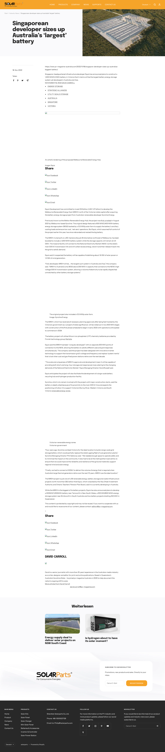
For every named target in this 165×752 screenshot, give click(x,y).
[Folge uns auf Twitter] (89, 726)
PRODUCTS (63, 4)
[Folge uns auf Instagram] (95, 726)
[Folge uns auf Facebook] (83, 726)
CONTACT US (110, 4)
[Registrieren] (157, 726)
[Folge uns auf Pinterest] (102, 726)
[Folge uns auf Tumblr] (83, 732)
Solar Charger (26, 721)
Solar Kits (24, 714)
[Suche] (155, 5)
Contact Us (8, 728)
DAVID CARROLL (68, 83)
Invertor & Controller (29, 732)
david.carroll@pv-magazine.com (82, 587)
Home (6, 714)
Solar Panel (25, 717)
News (6, 725)
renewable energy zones (61, 391)
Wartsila (68, 339)
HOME (52, 4)
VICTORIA (52, 106)
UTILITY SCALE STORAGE (58, 94)
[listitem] (13, 80)
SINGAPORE (53, 102)
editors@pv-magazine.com (102, 506)
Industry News (14, 13)
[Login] (159, 5)
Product (7, 717)
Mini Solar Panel (27, 725)
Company (8, 721)
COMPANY (75, 4)
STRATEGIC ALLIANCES (57, 90)
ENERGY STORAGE (55, 86)
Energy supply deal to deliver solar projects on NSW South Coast (60, 640)
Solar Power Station (28, 735)
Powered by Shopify (37, 744)
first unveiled (106, 220)
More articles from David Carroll (57, 584)
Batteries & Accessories (30, 728)
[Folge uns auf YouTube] (108, 726)
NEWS (86, 4)
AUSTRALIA (52, 98)
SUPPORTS (96, 4)
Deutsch (145, 5)
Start (6, 13)
